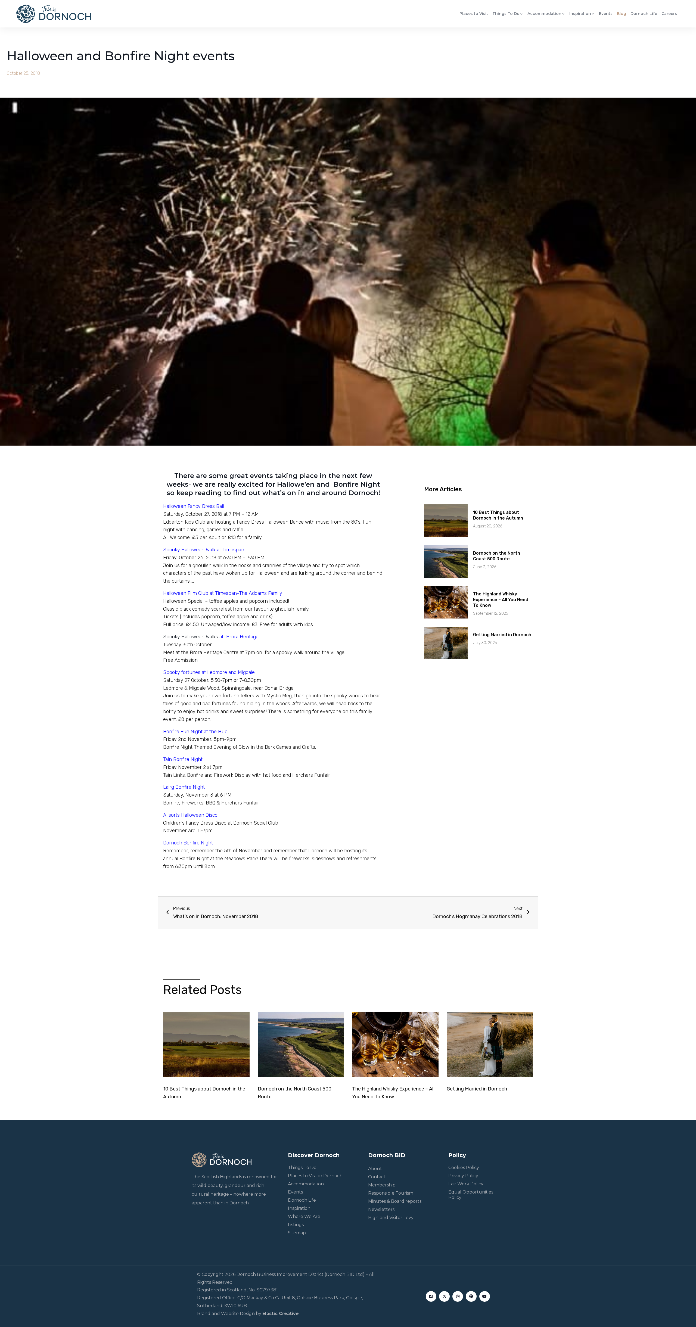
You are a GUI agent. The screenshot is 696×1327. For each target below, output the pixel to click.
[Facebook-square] (431, 1296)
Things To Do (506, 13)
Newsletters (381, 1209)
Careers (669, 13)
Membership (382, 1185)
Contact (377, 1176)
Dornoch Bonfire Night (188, 843)
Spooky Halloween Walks (194, 637)
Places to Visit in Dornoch (315, 1175)
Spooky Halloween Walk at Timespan (203, 550)
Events (606, 13)
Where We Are (304, 1216)
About (375, 1168)
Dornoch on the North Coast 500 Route (496, 556)
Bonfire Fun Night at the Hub (195, 732)
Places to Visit (473, 13)
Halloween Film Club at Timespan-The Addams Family (222, 593)
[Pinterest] (471, 1296)
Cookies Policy (463, 1167)
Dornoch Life (643, 13)
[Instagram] (457, 1296)
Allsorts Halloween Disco (190, 815)
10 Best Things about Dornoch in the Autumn (498, 515)
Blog (621, 13)
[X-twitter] (444, 1296)
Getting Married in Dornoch (502, 634)
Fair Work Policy (465, 1183)
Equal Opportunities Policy (470, 1194)
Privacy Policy (463, 1175)
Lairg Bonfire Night (184, 787)
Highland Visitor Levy (391, 1217)
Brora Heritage (242, 637)
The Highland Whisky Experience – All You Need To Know (500, 599)
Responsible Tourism (390, 1193)
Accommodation (544, 13)
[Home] (53, 14)
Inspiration (580, 13)
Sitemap (297, 1232)
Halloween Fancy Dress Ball (193, 506)
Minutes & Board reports (394, 1201)
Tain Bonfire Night (183, 759)
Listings (296, 1224)
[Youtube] (484, 1296)
